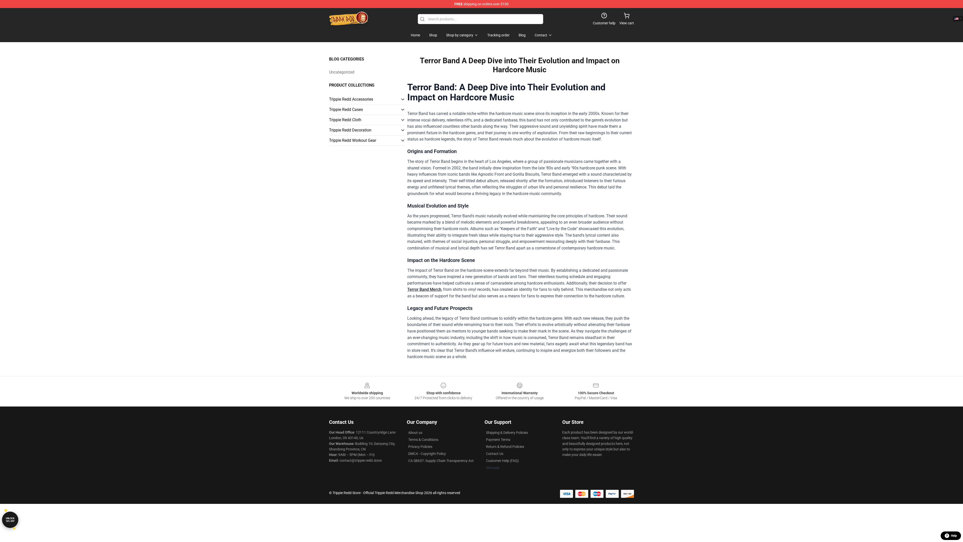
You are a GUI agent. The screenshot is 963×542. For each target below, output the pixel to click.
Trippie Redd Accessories (351, 99)
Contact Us (494, 454)
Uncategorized (341, 72)
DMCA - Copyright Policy (427, 454)
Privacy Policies (420, 447)
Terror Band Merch (424, 289)
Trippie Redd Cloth (345, 119)
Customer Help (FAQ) (502, 461)
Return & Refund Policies (505, 447)
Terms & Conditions (423, 440)
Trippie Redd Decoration (350, 130)
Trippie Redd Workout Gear (352, 140)
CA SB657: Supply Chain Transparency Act (441, 461)
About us (415, 433)
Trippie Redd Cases (346, 109)
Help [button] (954, 535)
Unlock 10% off (10, 519)
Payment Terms (498, 440)
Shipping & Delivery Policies (507, 433)
